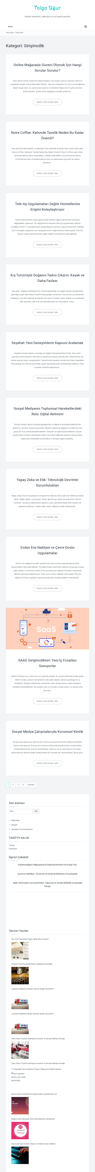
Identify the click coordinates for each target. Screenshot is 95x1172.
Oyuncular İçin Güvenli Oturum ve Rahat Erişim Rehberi (33, 1144)
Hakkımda (15, 820)
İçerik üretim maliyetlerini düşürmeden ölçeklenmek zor (34, 1094)
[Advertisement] (47, 908)
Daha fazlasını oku (47, 102)
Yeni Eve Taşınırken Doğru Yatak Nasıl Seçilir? (30, 939)
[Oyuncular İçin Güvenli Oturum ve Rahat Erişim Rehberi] (20, 1155)
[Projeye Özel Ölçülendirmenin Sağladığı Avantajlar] (20, 975)
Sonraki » (31, 785)
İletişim (14, 825)
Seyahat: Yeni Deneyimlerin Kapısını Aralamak (47, 343)
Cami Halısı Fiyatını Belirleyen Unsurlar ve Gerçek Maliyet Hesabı (38, 1039)
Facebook (13, 849)
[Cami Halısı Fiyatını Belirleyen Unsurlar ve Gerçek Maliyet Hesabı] (20, 1050)
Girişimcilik (19, 32)
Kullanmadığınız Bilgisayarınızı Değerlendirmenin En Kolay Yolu (47, 864)
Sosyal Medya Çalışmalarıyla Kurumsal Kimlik (47, 732)
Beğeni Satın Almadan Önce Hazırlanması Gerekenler (33, 1119)
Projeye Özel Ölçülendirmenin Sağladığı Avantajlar (31, 964)
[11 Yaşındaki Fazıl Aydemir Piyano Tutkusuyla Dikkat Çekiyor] (20, 1080)
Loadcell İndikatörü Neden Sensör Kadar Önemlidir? (32, 989)
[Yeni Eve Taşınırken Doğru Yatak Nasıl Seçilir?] (20, 950)
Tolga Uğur (47, 8)
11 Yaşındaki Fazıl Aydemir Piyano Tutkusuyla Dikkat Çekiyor (36, 1069)
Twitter (12, 845)
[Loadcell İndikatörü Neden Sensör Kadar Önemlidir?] (20, 1000)
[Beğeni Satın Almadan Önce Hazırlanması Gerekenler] (20, 1130)
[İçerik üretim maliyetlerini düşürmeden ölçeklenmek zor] (20, 1105)
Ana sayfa (10, 32)
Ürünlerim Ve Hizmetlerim (22, 829)
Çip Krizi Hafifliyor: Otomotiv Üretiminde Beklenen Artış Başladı (47, 874)
